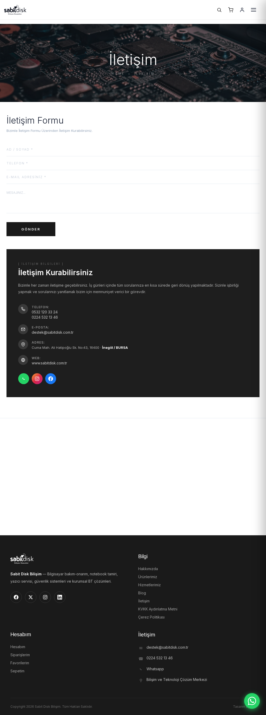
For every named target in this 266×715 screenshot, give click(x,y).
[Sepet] (230, 10)
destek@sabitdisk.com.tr (53, 332)
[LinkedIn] (59, 597)
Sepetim (17, 671)
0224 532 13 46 (45, 317)
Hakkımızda (148, 568)
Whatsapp (155, 669)
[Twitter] (30, 597)
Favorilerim (19, 663)
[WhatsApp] (23, 378)
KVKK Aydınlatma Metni (157, 609)
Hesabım (17, 647)
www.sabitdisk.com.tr (49, 363)
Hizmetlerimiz (149, 585)
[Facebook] (50, 378)
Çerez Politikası (151, 617)
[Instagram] (37, 378)
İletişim (144, 601)
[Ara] (219, 10)
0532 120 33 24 (45, 312)
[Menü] (253, 10)
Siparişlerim (20, 655)
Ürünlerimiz (147, 577)
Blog (142, 593)
